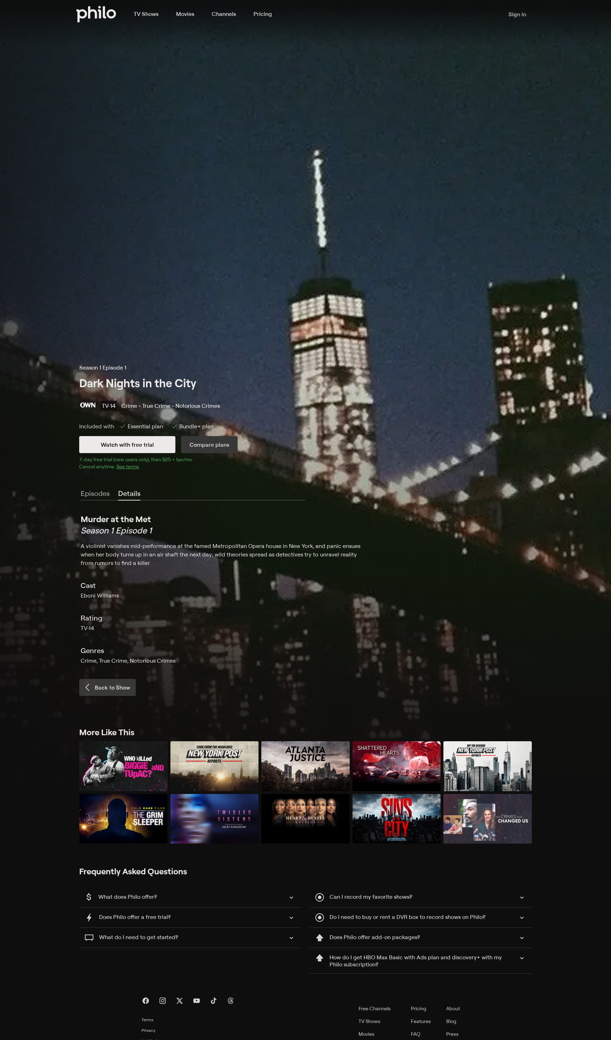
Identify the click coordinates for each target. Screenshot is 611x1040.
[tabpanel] (305, 589)
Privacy (148, 1030)
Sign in (517, 14)
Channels (224, 13)
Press (452, 1034)
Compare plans (209, 444)
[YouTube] (196, 1000)
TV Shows (146, 13)
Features (421, 1021)
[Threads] (230, 1000)
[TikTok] (213, 1000)
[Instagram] (162, 1000)
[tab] (129, 494)
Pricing (263, 13)
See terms (127, 466)
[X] (179, 1000)
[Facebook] (145, 1000)
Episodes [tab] (95, 493)
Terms (147, 1019)
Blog (451, 1021)
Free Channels (375, 1008)
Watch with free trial (127, 444)
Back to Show (112, 687)
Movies (185, 13)
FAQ (415, 1034)
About (453, 1008)
